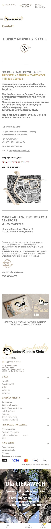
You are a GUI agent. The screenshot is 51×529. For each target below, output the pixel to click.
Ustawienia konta (8, 450)
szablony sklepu (27, 464)
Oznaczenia (6, 390)
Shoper (45, 464)
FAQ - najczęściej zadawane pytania (15, 435)
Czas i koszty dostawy (10, 405)
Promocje (5, 453)
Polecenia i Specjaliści (10, 432)
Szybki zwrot (7, 402)
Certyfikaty (6, 393)
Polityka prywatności (10, 420)
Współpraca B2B (8, 384)
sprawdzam (25, 515)
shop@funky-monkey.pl (19, 150)
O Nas (4, 387)
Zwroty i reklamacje (9, 417)
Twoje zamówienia (8, 447)
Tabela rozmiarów (8, 429)
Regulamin (6, 414)
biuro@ (5, 272)
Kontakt (5, 381)
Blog (3, 438)
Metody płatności (8, 411)
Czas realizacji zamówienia (12, 408)
